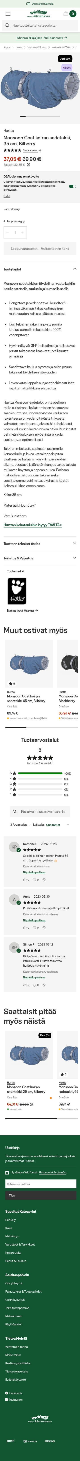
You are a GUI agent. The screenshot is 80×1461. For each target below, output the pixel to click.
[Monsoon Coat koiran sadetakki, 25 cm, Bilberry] (29, 1055)
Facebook (15, 1393)
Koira (19, 47)
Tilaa (12, 1195)
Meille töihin (13, 1355)
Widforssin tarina (16, 1347)
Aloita (7, 47)
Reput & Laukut (15, 1261)
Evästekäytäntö (15, 1380)
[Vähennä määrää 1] (7, 233)
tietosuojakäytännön (52, 1172)
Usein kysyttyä (15, 1300)
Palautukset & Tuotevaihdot (23, 1291)
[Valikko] (8, 13)
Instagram (16, 1400)
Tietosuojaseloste (16, 1371)
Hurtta (9, 130)
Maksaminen (13, 1316)
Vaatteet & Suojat (37, 47)
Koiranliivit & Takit (61, 47)
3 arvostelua (30, 150)
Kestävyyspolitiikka (17, 1363)
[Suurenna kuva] (40, 88)
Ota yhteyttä (13, 1283)
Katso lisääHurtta (20, 610)
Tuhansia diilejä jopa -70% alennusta (39, 38)
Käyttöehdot (13, 1324)
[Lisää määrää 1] (22, 233)
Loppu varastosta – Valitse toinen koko (40, 248)
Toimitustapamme (17, 1308)
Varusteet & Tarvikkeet (20, 1244)
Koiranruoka (13, 1253)
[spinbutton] (15, 233)
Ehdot (7, 196)
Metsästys (12, 1236)
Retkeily (10, 1220)
